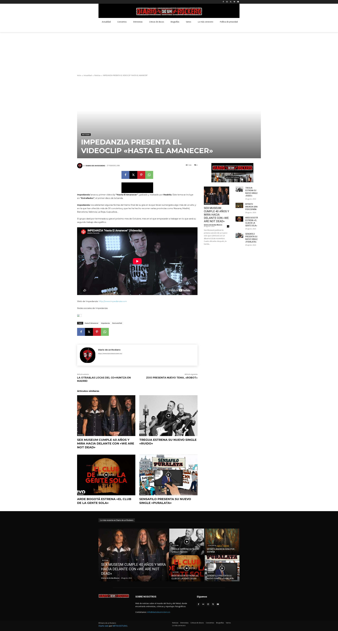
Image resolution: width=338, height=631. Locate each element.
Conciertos (212, 545)
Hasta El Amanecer (91, 323)
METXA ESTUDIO (119, 626)
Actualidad (88, 75)
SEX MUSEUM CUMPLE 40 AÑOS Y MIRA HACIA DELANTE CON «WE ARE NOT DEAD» (105, 443)
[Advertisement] (169, 51)
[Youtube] (238, 1)
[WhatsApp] (149, 175)
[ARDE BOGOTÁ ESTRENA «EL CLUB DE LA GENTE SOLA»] (106, 475)
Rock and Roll (117, 323)
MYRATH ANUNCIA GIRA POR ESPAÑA (251, 206)
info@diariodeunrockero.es (158, 612)
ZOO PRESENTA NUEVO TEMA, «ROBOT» (172, 377)
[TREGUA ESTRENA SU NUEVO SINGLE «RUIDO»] (168, 415)
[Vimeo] (234, 1)
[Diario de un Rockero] (80, 165)
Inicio (79, 75)
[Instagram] (227, 1)
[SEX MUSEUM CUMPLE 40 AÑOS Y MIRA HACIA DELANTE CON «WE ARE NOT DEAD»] (106, 415)
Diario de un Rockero (95, 166)
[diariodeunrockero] (169, 11)
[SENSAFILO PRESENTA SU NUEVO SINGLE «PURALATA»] (168, 475)
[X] (230, 1)
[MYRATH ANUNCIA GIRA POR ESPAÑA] (239, 205)
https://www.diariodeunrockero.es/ (110, 353)
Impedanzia (105, 323)
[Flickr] (203, 604)
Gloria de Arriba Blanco (213, 225)
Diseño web (103, 626)
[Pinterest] (141, 175)
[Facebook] (223, 1)
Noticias (97, 75)
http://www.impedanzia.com (113, 301)
